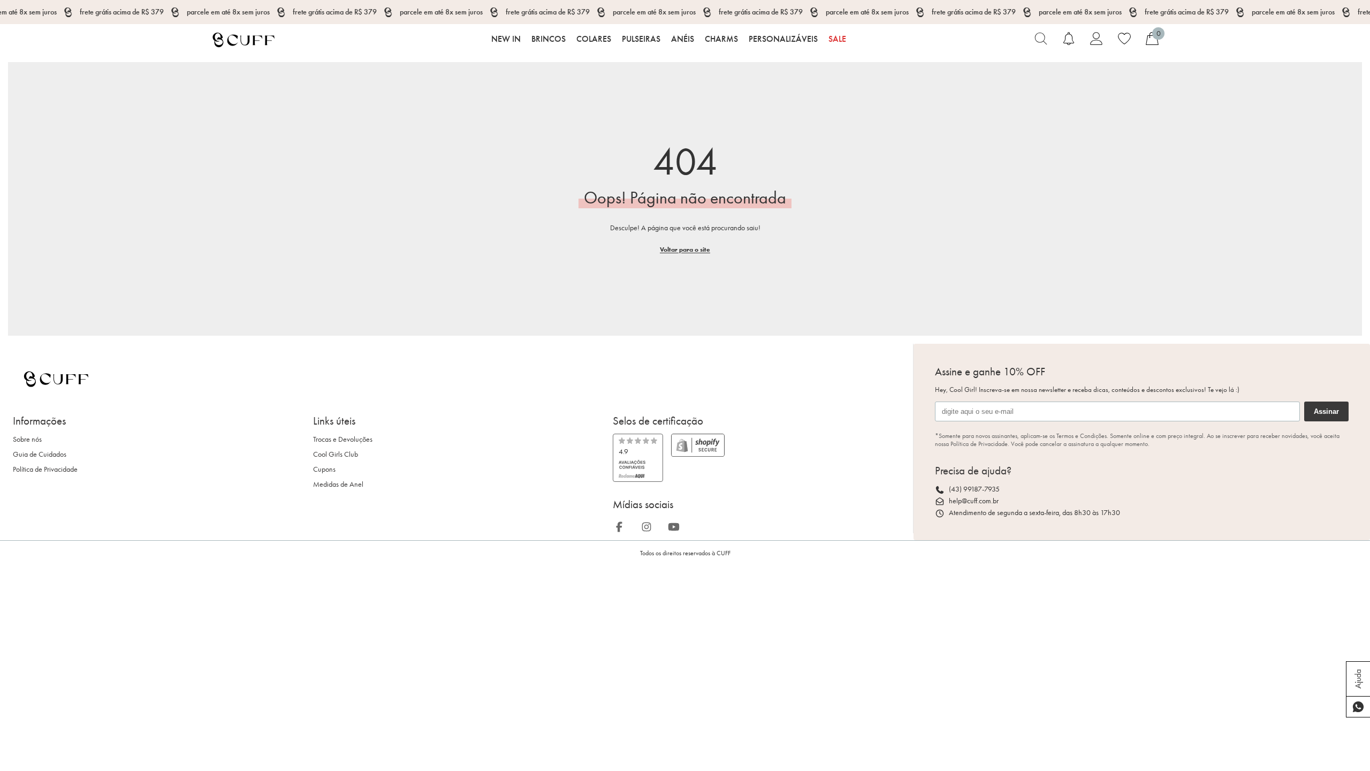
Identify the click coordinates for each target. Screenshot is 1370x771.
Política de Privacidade (45, 469)
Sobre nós (27, 439)
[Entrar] (1096, 38)
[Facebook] (622, 525)
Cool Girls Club (335, 454)
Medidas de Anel (338, 484)
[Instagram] (649, 525)
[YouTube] (677, 525)
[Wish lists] (1124, 38)
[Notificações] (1068, 38)
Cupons (324, 469)
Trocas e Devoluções (342, 439)
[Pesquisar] (1040, 38)
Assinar (1326, 411)
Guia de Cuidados (39, 454)
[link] (638, 458)
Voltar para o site (685, 249)
